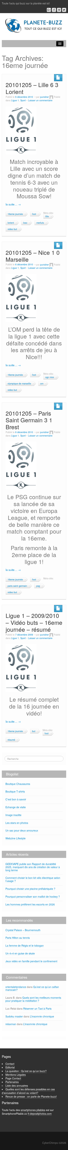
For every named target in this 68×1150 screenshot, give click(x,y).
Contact (9, 1064)
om (41, 383)
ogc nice (49, 377)
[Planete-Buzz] (34, 25)
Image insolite (13, 815)
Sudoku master (14, 1016)
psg (38, 585)
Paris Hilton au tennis (17, 937)
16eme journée (15, 214)
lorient (11, 222)
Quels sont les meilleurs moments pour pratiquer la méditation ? (33, 999)
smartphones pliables (33, 1110)
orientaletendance (15, 987)
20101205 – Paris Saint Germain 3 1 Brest (29, 420)
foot (34, 214)
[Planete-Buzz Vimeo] (59, 10)
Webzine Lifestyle (15, 838)
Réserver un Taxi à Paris (37, 1008)
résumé (11, 739)
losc (25, 222)
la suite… (13, 204)
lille (47, 216)
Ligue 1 (15, 100)
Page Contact (13, 1078)
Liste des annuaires (16, 1085)
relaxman (10, 1024)
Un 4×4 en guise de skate (20, 953)
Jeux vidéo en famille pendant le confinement (31, 961)
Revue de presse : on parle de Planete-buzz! (31, 1096)
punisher (44, 97)
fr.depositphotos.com (40, 1113)
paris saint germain (17, 585)
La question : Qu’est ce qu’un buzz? (26, 1071)
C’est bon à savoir (15, 799)
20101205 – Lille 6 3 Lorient (32, 88)
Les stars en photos (16, 823)
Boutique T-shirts (15, 791)
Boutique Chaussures (17, 784)
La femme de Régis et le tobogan (24, 945)
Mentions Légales (15, 1074)
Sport (23, 100)
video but (12, 229)
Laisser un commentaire (40, 100)
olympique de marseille (19, 383)
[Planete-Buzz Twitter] (64, 10)
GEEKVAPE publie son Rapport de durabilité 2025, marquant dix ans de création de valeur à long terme (32, 867)
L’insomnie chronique (42, 1016)
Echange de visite (15, 807)
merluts (40, 222)
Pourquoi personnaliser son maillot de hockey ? (32, 896)
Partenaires (12, 1082)
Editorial (10, 1067)
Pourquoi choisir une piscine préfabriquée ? (30, 888)
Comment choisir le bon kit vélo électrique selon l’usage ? (32, 879)
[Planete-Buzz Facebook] (54, 10)
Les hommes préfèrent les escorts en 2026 (30, 904)
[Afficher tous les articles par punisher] (51, 97)
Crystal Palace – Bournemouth (22, 930)
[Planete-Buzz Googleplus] (49, 10)
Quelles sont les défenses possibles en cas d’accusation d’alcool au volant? (28, 1091)
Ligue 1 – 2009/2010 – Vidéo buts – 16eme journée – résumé (34, 622)
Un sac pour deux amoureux (21, 830)
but (33, 731)
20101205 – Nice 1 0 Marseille (33, 255)
